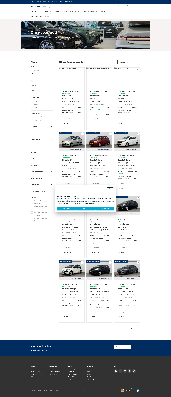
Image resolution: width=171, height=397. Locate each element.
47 (106, 329)
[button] (135, 329)
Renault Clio (123, 289)
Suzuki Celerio (96, 160)
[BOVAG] (127, 390)
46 (103, 329)
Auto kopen (38, 16)
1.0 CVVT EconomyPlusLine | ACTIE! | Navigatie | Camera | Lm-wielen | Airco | (99, 294)
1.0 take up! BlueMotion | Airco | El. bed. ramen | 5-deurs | (70, 294)
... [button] (100, 329)
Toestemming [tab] (65, 191)
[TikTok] (134, 371)
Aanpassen (84, 208)
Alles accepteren (105, 208)
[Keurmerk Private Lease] (138, 390)
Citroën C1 (66, 96)
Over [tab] (105, 191)
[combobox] (42, 85)
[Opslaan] (82, 69)
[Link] (116, 371)
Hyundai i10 (123, 96)
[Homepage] (32, 16)
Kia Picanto (95, 96)
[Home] (40, 7)
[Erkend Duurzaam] (133, 390)
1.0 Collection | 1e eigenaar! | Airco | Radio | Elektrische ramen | (71, 101)
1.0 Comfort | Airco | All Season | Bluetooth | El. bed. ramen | (127, 165)
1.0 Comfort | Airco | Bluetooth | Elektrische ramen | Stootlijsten (97, 165)
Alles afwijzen (66, 208)
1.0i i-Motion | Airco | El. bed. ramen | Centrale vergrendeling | (70, 229)
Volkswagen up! (69, 289)
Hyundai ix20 (123, 224)
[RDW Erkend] (122, 390)
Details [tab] (85, 191)
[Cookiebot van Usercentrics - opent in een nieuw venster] (108, 188)
